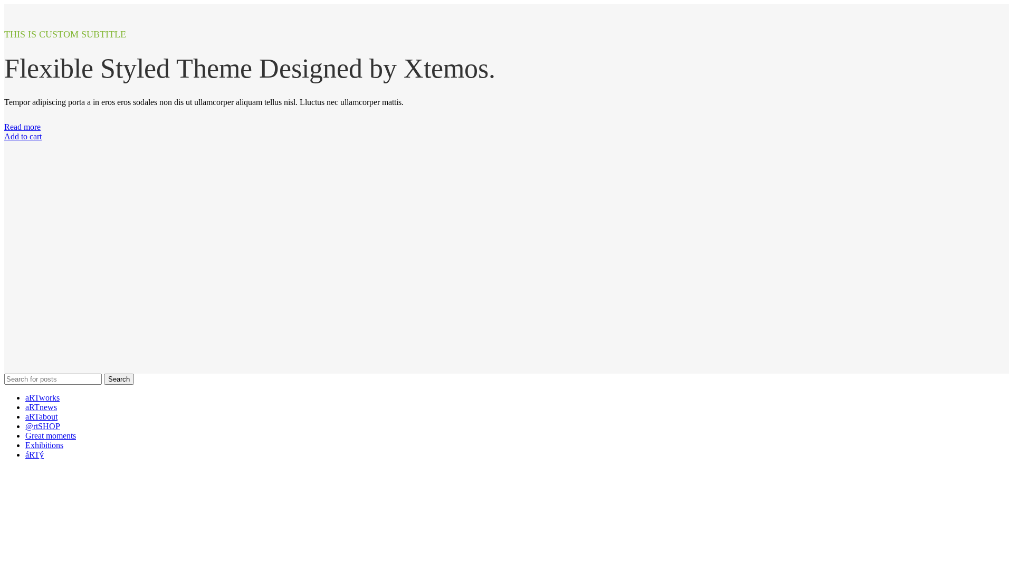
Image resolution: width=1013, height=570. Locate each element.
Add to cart (23, 136)
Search (119, 379)
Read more (22, 126)
